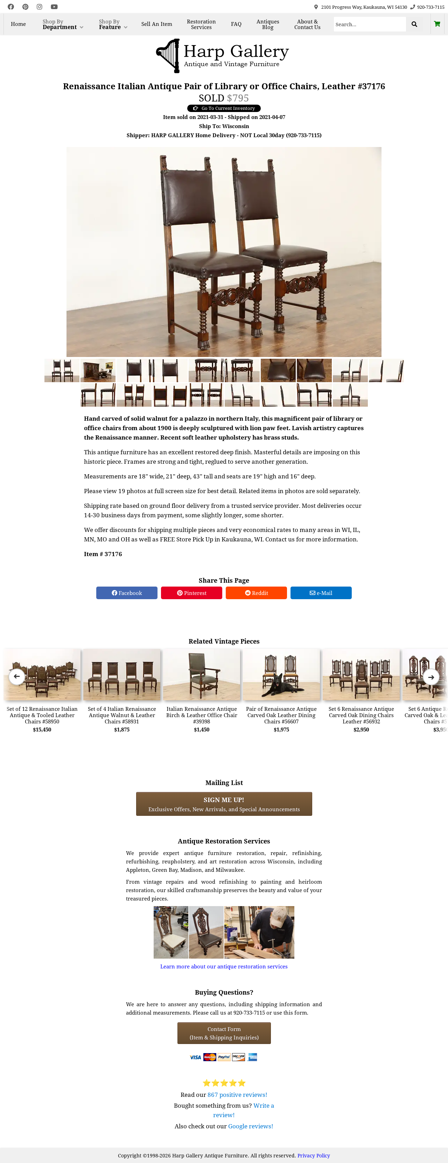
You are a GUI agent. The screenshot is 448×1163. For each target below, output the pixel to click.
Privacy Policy (314, 1155)
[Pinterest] (25, 7)
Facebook (129, 592)
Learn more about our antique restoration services (224, 966)
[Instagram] (40, 7)
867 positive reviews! (237, 1095)
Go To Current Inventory (228, 108)
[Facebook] (11, 7)
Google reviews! (250, 1126)
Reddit (259, 592)
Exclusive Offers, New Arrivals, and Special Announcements (224, 804)
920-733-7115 (430, 7)
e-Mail (323, 592)
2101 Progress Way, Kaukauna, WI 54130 (364, 7)
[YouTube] (54, 7)
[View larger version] (224, 251)
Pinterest (194, 592)
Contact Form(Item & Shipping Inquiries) (224, 1033)
